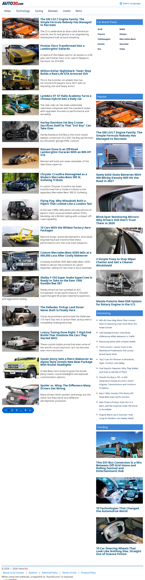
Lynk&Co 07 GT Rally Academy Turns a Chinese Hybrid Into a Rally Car (65, 97)
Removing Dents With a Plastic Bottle (117, 341)
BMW (122, 29)
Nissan (123, 34)
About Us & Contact (13, 572)
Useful (67, 11)
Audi (100, 29)
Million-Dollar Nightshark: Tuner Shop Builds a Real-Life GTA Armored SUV (65, 72)
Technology (23, 11)
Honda (101, 43)
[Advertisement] (119, 72)
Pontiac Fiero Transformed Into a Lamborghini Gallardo (62, 47)
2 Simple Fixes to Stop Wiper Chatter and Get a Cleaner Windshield (116, 262)
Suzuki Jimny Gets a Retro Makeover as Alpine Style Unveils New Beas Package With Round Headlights (66, 362)
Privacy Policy (88, 572)
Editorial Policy (50, 572)
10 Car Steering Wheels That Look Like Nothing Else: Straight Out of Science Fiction (118, 551)
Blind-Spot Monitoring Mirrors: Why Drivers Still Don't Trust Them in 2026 (117, 220)
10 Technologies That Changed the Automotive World (117, 509)
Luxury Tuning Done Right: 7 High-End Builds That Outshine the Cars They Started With (65, 335)
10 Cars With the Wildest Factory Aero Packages (65, 229)
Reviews (53, 11)
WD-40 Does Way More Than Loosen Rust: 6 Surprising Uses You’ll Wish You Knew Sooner (118, 324)
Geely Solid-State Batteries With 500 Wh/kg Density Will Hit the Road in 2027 (118, 178)
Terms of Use (69, 572)
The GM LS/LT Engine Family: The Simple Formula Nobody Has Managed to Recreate (65, 22)
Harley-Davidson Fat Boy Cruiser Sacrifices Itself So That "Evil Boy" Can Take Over (65, 125)
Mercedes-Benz (128, 39)
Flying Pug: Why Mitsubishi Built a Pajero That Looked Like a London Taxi (66, 202)
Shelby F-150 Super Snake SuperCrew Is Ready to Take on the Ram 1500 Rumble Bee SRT (66, 280)
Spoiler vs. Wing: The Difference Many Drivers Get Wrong (65, 387)
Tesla (122, 48)
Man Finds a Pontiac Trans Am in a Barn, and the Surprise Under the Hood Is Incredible (118, 406)
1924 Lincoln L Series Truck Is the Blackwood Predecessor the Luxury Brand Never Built (116, 350)
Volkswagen (104, 39)
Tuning (39, 11)
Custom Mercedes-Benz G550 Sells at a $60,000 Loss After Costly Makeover (65, 254)
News (7, 11)
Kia (99, 48)
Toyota (101, 34)
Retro (79, 11)
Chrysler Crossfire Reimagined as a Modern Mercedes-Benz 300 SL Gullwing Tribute (63, 177)
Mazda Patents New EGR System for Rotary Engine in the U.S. (119, 302)
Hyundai (124, 43)
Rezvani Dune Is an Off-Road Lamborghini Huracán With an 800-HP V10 (65, 152)
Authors (33, 572)
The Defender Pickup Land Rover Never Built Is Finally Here (62, 308)
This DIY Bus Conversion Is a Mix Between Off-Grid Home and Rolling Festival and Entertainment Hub (119, 467)
